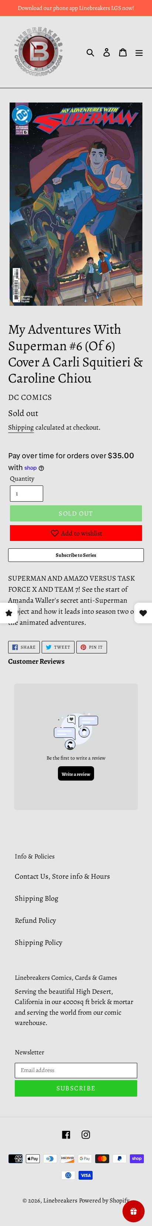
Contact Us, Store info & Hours (62, 876)
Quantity (22, 478)
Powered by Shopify (104, 1200)
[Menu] (139, 52)
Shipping (21, 427)
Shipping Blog (36, 898)
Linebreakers (60, 1200)
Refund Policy (35, 920)
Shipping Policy (38, 942)
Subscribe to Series (76, 555)
